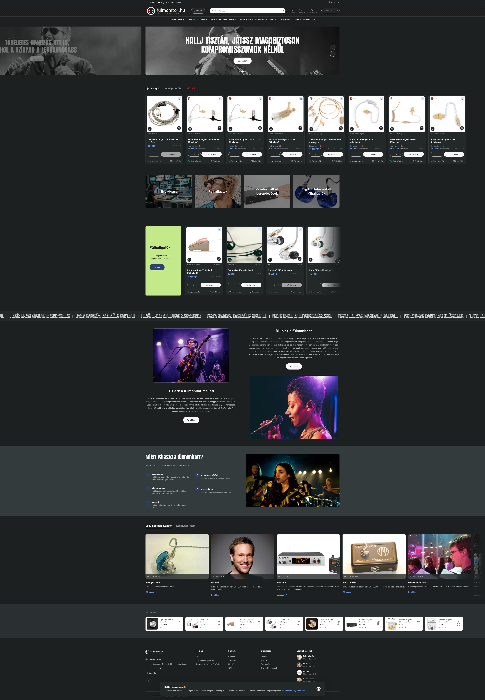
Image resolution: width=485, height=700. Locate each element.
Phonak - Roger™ (193, 265)
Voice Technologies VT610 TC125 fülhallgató (244, 141)
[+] (158, 154)
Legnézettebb (151, 612)
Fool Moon (282, 582)
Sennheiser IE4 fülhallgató (240, 270)
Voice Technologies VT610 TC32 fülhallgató (203, 141)
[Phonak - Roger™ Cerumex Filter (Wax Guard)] (431, 624)
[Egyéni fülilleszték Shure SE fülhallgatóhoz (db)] (152, 624)
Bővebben (191, 420)
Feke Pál (215, 582)
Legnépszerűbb (173, 88)
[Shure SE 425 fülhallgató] (325, 245)
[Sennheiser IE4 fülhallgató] (244, 245)
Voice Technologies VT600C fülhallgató (403, 141)
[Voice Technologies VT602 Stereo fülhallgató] (326, 114)
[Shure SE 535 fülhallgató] (192, 624)
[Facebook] (148, 681)
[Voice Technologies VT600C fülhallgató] (407, 114)
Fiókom (232, 651)
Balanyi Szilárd (153, 582)
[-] (150, 154)
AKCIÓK (191, 88)
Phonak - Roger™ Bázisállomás (365, 621)
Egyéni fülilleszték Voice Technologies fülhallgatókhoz (326, 621)
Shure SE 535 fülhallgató (205, 621)
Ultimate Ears (153, 134)
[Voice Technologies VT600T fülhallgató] (366, 114)
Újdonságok (153, 88)
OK (318, 688)
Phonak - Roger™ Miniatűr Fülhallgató (200, 271)
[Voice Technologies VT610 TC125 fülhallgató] (245, 114)
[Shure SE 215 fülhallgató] (285, 245)
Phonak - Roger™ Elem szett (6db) (405, 621)
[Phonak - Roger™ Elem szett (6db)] (391, 624)
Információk (266, 651)
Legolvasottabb (185, 525)
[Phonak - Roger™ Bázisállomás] (352, 624)
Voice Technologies (195, 134)
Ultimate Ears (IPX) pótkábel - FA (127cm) (163, 141)
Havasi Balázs (349, 582)
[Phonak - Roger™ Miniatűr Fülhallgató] (204, 245)
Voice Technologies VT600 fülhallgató (443, 141)
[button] (332, 54)
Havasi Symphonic (417, 582)
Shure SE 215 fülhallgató (280, 270)
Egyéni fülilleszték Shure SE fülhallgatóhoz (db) (166, 621)
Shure (270, 265)
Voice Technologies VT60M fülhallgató (282, 141)
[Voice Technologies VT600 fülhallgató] (447, 114)
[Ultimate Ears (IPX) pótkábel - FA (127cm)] (164, 114)
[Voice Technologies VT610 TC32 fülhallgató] (205, 114)
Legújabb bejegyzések (159, 525)
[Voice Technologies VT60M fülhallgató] (286, 114)
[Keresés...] (282, 10)
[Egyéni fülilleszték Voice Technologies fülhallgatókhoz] (312, 624)
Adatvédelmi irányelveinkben (293, 690)
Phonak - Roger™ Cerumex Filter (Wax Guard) (445, 621)
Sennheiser (232, 265)
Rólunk (199, 651)
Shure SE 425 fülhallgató (320, 270)
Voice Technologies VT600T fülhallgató (363, 141)
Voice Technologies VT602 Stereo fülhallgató (325, 141)
